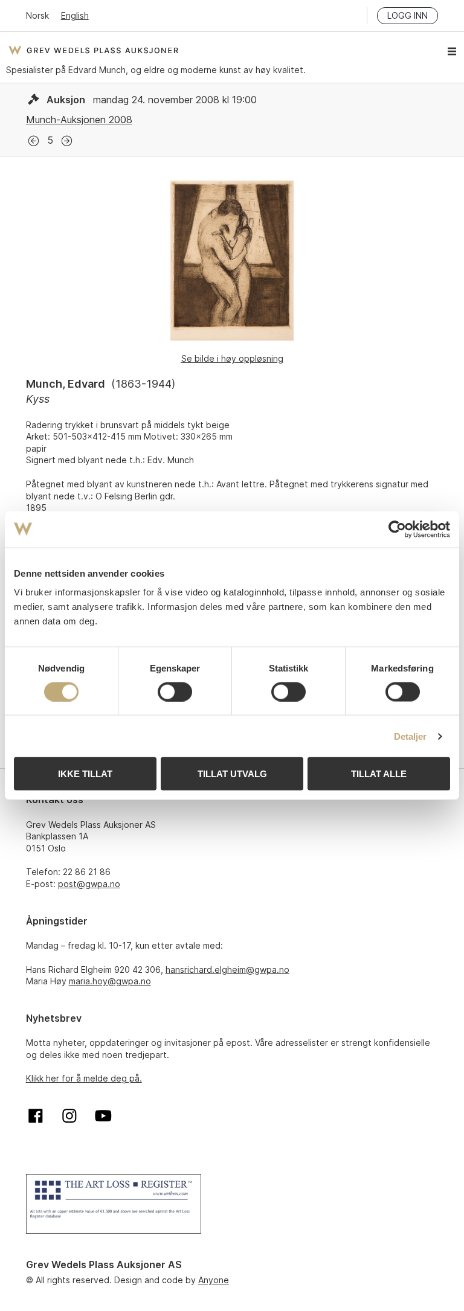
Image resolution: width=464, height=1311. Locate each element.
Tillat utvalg (232, 774)
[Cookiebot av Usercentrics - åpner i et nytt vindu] (397, 529)
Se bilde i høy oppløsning (232, 358)
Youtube (103, 1116)
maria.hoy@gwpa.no (110, 981)
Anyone (213, 1280)
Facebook (35, 1116)
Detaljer (410, 736)
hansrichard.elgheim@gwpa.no (227, 969)
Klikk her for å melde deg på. (84, 1078)
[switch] (175, 691)
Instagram (69, 1116)
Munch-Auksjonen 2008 (79, 120)
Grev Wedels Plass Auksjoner (93, 50)
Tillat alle (379, 774)
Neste (66, 141)
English (75, 15)
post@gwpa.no (89, 884)
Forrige (33, 141)
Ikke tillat (85, 774)
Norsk (37, 15)
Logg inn (407, 15)
